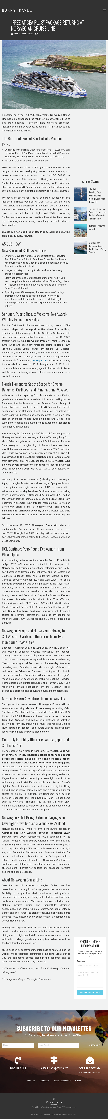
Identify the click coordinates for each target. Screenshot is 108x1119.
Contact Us (44, 1081)
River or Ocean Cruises (23, 34)
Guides (78, 1081)
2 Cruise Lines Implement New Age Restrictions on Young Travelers (97, 247)
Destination (81, 961)
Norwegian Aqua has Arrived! (97, 227)
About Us (31, 1081)
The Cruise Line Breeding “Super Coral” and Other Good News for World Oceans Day (97, 195)
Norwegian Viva (39, 360)
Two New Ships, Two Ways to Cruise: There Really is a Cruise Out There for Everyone (97, 213)
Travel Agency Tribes (69, 1114)
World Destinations (62, 1081)
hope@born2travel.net (91, 1072)
